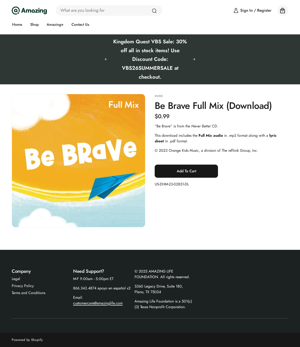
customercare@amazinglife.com (98, 303)
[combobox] (109, 10)
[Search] (154, 11)
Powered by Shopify (27, 339)
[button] (282, 10)
